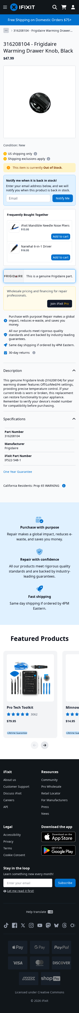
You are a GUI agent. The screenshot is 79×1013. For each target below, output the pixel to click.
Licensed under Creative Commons (39, 992)
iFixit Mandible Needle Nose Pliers (45, 225)
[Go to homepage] (24, 7)
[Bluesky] (56, 925)
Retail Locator (50, 793)
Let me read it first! (20, 891)
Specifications (14, 419)
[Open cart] (64, 7)
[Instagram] (31, 925)
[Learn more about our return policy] (34, 352)
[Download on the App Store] (58, 837)
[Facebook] (14, 925)
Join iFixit (60, 304)
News (45, 814)
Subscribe (65, 883)
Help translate (36, 912)
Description (12, 370)
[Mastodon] (48, 925)
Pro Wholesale (51, 787)
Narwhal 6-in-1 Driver (36, 246)
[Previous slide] (34, 745)
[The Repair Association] (72, 925)
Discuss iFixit (12, 793)
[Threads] (64, 925)
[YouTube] (39, 925)
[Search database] (55, 7)
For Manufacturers (54, 800)
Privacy (8, 841)
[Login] (73, 7)
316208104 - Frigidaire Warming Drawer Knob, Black (41, 31)
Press (45, 807)
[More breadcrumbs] (6, 30)
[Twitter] (22, 925)
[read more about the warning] (64, 485)
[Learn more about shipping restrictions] (35, 153)
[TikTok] (6, 925)
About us (9, 780)
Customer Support (16, 787)
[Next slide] (44, 745)
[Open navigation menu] (5, 7)
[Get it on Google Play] (58, 850)
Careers (8, 800)
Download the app (56, 826)
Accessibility (12, 835)
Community (49, 780)
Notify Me (63, 198)
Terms (7, 848)
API (5, 807)
